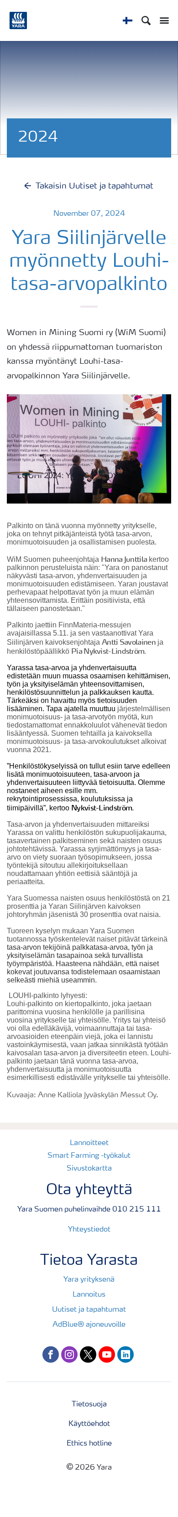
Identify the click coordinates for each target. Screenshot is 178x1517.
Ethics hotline (89, 1443)
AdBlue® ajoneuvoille (89, 1325)
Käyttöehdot (89, 1424)
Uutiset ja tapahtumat (89, 1309)
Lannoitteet (89, 1143)
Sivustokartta (89, 1168)
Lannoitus (89, 1294)
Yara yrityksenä (89, 1279)
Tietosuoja (89, 1404)
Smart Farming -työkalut (89, 1156)
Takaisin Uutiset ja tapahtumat (94, 186)
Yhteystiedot (89, 1229)
